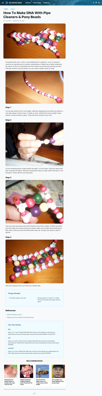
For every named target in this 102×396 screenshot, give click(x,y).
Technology (37, 3)
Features (46, 3)
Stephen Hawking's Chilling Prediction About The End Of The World (26, 382)
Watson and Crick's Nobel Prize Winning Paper (20, 317)
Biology (13, 9)
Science (28, 3)
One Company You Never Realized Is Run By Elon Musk (58, 381)
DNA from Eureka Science (14, 314)
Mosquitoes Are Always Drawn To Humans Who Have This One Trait (9, 382)
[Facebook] (93, 3)
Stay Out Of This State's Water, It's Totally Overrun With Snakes (42, 382)
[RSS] (99, 3)
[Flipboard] (96, 3)
